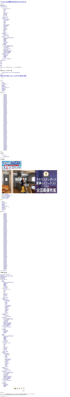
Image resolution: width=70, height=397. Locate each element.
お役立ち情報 (4, 44)
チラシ (5, 328)
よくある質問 (5, 374)
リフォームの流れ (6, 373)
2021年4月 (5, 142)
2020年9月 (5, 148)
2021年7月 (5, 139)
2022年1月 (5, 136)
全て (3, 82)
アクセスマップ (6, 286)
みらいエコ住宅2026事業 (7, 52)
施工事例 (3, 298)
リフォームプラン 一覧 (7, 8)
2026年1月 (5, 100)
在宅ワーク (5, 32)
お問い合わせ (5, 55)
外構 (4, 30)
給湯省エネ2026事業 (6, 378)
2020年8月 (5, 268)
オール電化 (5, 26)
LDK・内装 (5, 15)
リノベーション (6, 12)
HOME (3, 280)
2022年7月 (5, 133)
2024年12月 (5, 111)
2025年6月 (5, 106)
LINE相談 (5, 57)
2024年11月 (5, 112)
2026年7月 (5, 95)
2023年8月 (5, 125)
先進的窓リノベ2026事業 (7, 51)
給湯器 (5, 27)
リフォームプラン (4, 7)
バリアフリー (7, 309)
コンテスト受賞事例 (6, 19)
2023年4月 (5, 128)
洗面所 (5, 22)
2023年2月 (5, 130)
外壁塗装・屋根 (6, 25)
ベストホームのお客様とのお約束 (8, 37)
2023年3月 (5, 129)
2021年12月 (5, 137)
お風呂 (5, 21)
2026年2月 (5, 99)
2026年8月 (5, 94)
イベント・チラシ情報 (7, 48)
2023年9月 (5, 124)
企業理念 (5, 40)
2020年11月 (5, 146)
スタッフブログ (6, 49)
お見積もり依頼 (6, 54)
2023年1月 (5, 131)
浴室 (4, 292)
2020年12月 (5, 145)
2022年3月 (5, 135)
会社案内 (3, 36)
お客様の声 (3, 33)
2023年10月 (5, 123)
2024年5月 (5, 117)
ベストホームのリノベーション (8, 45)
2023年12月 (5, 121)
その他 (5, 10)
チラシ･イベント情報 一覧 (7, 326)
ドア (4, 16)
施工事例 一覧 (6, 18)
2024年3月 (5, 119)
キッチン (5, 9)
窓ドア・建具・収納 (6, 24)
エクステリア (5, 14)
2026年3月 (5, 98)
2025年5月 (5, 107)
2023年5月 (5, 127)
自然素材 (6, 310)
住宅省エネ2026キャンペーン (8, 50)
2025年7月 (5, 105)
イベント (5, 327)
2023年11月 (5, 122)
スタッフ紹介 (5, 42)
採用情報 (5, 43)
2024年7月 (5, 115)
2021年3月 (5, 143)
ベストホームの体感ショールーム (8, 46)
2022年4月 (5, 134)
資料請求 (5, 56)
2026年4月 (5, 97)
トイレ (5, 291)
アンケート (6, 315)
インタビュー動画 (7, 316)
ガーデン (5, 31)
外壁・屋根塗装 (6, 297)
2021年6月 (5, 140)
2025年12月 (5, 101)
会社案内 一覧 (6, 38)
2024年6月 (5, 116)
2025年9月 (5, 103)
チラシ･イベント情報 (5, 379)
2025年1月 (5, 110)
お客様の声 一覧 (6, 34)
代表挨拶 (5, 39)
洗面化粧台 (5, 13)
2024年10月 (5, 113)
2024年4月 (5, 118)
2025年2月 (5, 109)
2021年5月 (5, 141)
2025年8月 (5, 104)
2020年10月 (5, 147)
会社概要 (5, 285)
